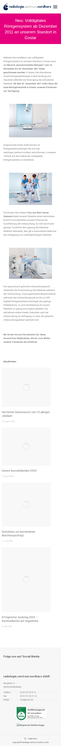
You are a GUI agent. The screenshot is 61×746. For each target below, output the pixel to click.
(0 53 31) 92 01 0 (28, 692)
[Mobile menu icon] (55, 7)
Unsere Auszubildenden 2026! (19, 470)
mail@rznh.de (26, 700)
